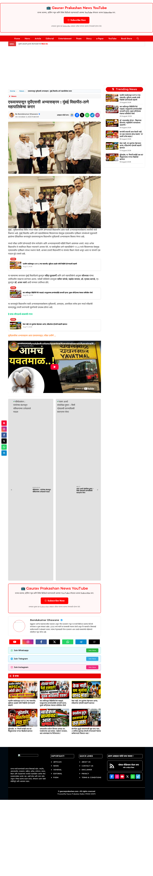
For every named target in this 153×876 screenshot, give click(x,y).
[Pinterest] (4, 423)
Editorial (50, 38)
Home (17, 38)
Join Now (92, 650)
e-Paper (100, 38)
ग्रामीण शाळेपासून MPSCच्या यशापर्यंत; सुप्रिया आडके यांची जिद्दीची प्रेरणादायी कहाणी (22, 703)
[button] (137, 38)
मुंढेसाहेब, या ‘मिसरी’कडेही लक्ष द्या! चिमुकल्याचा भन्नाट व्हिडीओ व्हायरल (20, 730)
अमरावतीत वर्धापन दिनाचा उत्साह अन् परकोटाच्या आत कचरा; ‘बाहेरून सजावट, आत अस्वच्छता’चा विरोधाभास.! (53, 731)
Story (88, 38)
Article (38, 38)
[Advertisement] (76, 64)
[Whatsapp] (4, 447)
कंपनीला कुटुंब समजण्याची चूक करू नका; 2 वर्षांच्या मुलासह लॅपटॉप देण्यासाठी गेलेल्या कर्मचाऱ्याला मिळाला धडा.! (86, 731)
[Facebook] (4, 435)
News (27, 38)
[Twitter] (4, 441)
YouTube (112, 38)
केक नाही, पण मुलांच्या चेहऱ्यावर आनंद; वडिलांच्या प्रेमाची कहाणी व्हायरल (85, 702)
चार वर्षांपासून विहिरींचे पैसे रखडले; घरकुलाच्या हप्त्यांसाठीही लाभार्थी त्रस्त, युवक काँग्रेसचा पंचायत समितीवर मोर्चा (53, 703)
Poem (79, 38)
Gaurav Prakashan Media (75, 794)
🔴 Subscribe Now (76, 20)
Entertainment (64, 38)
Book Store (126, 38)
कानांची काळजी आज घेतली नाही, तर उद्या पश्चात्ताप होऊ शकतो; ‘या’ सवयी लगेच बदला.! (131, 134)
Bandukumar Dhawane (28, 114)
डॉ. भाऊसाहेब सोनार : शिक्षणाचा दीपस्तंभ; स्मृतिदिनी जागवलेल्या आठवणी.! (130, 122)
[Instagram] (4, 429)
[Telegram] (4, 453)
